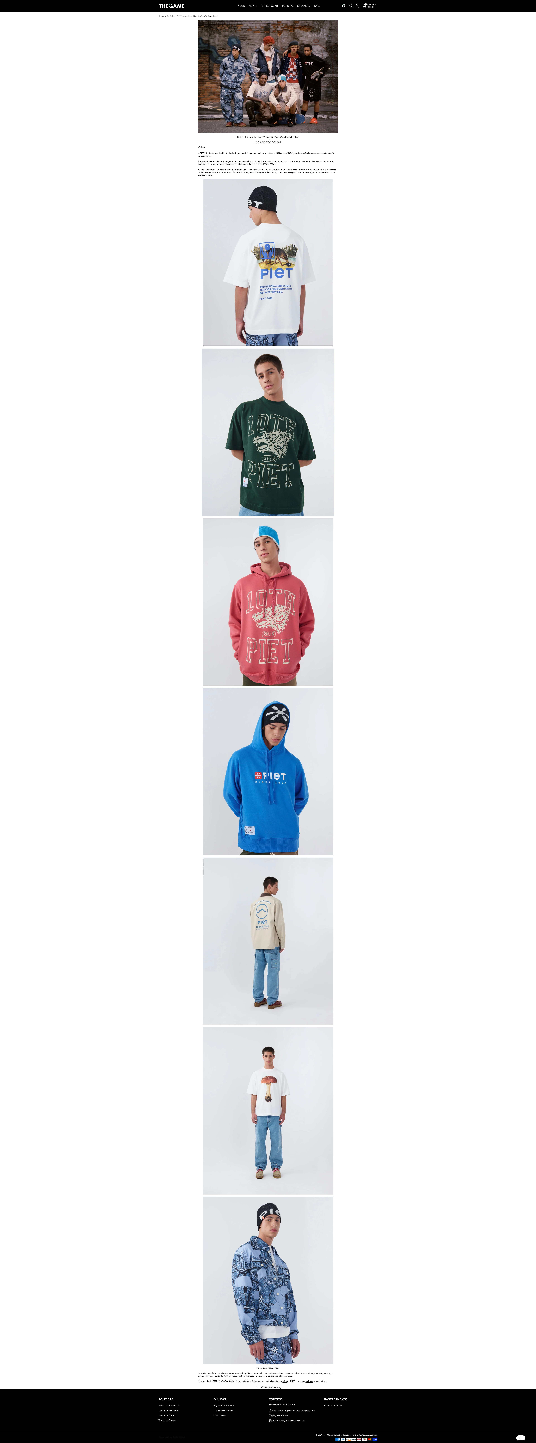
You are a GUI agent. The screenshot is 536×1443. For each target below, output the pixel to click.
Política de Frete (166, 1415)
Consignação (220, 1415)
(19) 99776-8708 (280, 1415)
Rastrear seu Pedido (333, 1405)
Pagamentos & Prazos (224, 1405)
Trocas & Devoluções (223, 1410)
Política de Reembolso (168, 1410)
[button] (241, 6)
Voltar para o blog (270, 1387)
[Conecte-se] (357, 6)
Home (161, 16)
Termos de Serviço (167, 1420)
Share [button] (204, 147)
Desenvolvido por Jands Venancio (172, 1437)
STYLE (170, 16)
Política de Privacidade (169, 1405)
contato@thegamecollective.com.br (288, 1420)
